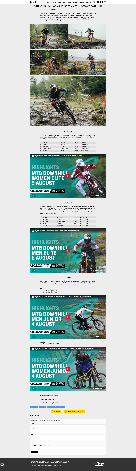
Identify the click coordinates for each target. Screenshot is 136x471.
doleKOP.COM (33, 461)
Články (49, 2)
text (32, 434)
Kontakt (88, 2)
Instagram (64, 462)
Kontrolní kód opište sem (41, 446)
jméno (32, 423)
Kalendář (75, 2)
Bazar (65, 2)
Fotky (54, 2)
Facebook (52, 462)
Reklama (82, 2)
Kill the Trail (33, 465)
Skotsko (62, 407)
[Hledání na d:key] (94, 2)
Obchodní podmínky (44, 462)
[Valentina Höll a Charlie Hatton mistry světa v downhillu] (49, 36)
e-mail (32, 429)
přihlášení (51, 420)
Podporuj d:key (34, 462)
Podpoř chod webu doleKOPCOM (75, 411)
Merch (59, 2)
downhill (43, 407)
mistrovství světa (52, 407)
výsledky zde (50, 399)
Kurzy (70, 2)
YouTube (58, 462)
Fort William (35, 407)
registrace (57, 420)
